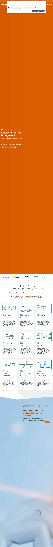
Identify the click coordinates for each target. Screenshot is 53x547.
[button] (51, 4)
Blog (46, 1)
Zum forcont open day (13, 147)
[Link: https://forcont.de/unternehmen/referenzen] (13, 277)
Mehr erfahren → (46, 422)
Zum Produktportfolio (5, 147)
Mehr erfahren (5, 387)
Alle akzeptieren (35, 10)
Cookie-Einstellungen (28, 10)
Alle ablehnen (41, 10)
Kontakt (48, 4)
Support (50, 1)
